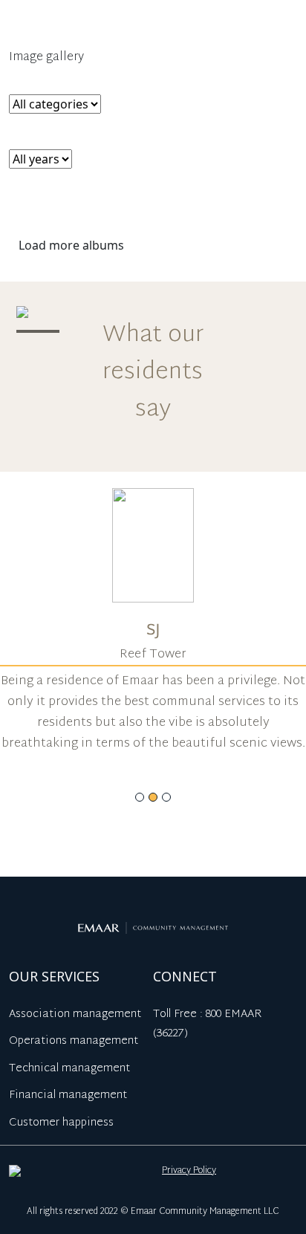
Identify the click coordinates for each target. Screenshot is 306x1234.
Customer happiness (61, 1123)
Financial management (68, 1095)
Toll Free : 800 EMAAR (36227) (207, 1024)
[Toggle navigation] (285, 31)
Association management (75, 1014)
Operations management (73, 1041)
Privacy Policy (189, 1171)
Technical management (69, 1069)
